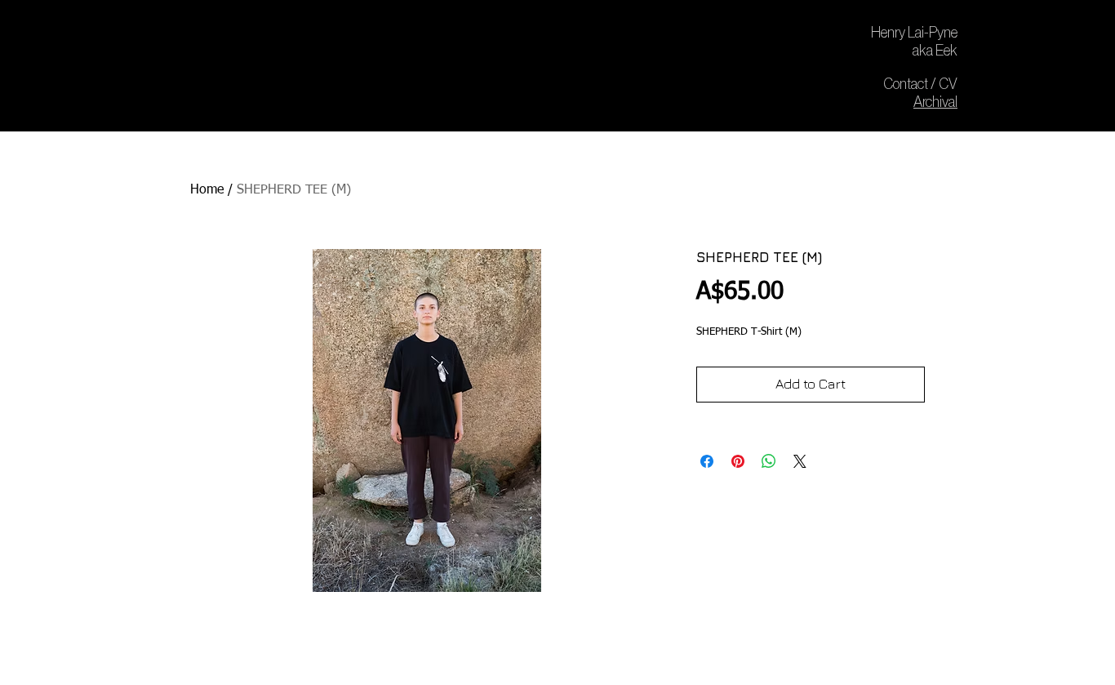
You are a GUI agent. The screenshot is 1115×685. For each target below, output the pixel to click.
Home (207, 190)
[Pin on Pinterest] (738, 461)
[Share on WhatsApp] (769, 461)
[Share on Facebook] (707, 461)
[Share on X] (800, 461)
